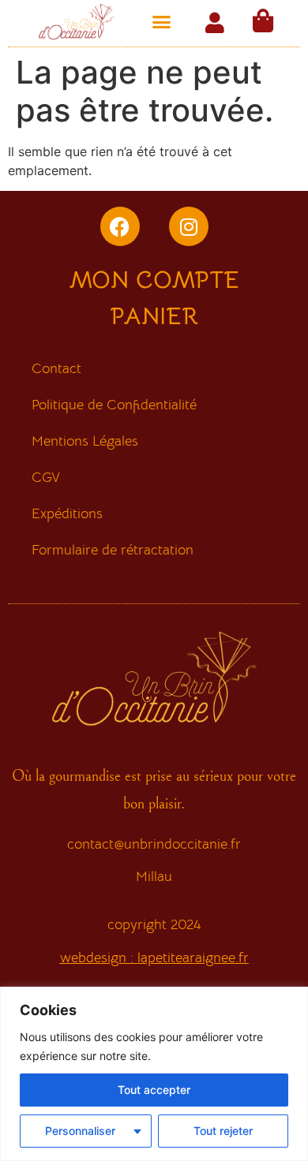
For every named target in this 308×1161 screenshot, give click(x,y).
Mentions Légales (85, 441)
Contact (56, 368)
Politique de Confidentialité (114, 404)
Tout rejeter (223, 1130)
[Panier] (263, 20)
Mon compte (154, 280)
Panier (154, 316)
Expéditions (67, 513)
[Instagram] (188, 226)
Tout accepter (154, 1089)
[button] (162, 22)
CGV (46, 477)
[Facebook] (120, 226)
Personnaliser (80, 1130)
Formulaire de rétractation (112, 549)
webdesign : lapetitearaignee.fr (154, 957)
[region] (154, 1074)
